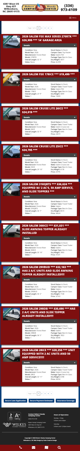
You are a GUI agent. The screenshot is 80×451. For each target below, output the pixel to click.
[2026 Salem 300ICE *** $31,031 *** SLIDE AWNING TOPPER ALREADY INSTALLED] (11, 231)
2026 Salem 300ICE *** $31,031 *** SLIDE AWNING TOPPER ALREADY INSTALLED (45, 229)
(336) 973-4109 (69, 7)
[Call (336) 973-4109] (20, 448)
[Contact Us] (33, 448)
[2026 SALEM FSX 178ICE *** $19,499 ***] (11, 79)
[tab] (49, 45)
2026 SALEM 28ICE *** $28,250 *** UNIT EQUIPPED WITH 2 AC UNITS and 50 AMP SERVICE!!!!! (48, 353)
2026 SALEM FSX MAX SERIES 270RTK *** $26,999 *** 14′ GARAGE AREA (49, 38)
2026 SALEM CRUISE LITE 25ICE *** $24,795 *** (45, 148)
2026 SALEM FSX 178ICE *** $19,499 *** (48, 74)
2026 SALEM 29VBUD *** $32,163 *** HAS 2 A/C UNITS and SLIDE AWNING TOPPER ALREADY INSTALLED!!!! (47, 270)
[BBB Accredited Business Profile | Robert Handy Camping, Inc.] (14, 416)
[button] (74, 45)
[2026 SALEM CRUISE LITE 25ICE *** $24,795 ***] (11, 151)
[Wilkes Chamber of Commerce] (14, 424)
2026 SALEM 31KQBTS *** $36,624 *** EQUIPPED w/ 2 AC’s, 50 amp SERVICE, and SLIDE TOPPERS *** (47, 187)
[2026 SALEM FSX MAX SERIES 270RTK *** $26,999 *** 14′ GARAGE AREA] (11, 42)
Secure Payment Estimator (41, 400)
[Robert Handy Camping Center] (40, 8)
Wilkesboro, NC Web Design (32, 440)
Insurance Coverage (65, 400)
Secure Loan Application (15, 400)
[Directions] (46, 448)
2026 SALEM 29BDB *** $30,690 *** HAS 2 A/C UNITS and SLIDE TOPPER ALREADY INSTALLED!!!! (48, 312)
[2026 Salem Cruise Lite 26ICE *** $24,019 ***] (11, 114)
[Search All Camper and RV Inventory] (59, 448)
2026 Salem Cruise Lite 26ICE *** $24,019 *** (45, 110)
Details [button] (27, 45)
